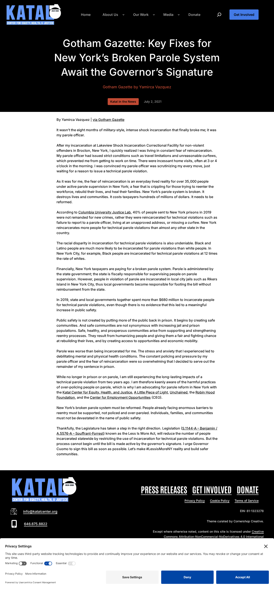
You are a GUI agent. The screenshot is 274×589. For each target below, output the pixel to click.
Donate (248, 489)
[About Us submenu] (123, 15)
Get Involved (244, 14)
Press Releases (164, 489)
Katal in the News (123, 101)
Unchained (179, 392)
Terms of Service (247, 500)
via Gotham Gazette (108, 119)
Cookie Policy (219, 500)
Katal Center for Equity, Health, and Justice (97, 392)
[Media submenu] (179, 15)
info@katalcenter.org (40, 511)
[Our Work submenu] (154, 15)
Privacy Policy (195, 500)
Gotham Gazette (118, 87)
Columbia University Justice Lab (104, 212)
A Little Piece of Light (151, 392)
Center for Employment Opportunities (120, 397)
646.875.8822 (35, 524)
